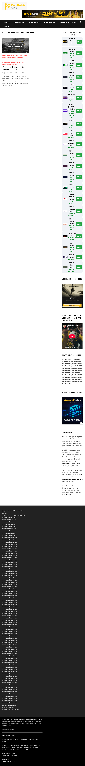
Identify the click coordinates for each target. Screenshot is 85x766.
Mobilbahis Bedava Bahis (17, 57)
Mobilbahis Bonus (7, 60)
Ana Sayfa (7, 22)
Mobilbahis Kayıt (34, 22)
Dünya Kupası (23, 55)
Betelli (64, 450)
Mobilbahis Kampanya (17, 62)
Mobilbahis (5, 57)
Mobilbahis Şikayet (50, 22)
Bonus (74, 22)
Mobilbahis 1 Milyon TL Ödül (10, 55)
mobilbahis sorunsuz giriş (10, 64)
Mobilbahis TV (64, 22)
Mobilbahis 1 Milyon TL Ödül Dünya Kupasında (14, 68)
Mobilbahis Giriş (19, 22)
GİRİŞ (79, 42)
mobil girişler (10, 73)
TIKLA (79, 53)
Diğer (5, 26)
